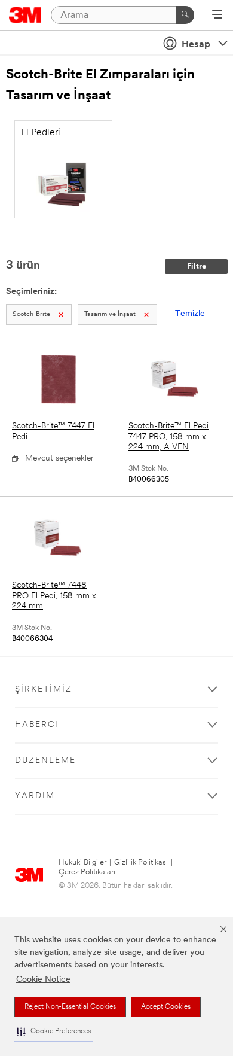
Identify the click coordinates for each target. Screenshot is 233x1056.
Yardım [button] (35, 796)
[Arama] (185, 15)
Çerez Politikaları (87, 872)
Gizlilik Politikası (141, 862)
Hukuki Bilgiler (82, 862)
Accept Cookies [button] (166, 1007)
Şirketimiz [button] (43, 689)
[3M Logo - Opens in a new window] (25, 15)
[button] (53, 1032)
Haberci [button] (37, 724)
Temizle (190, 313)
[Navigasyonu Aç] (217, 15)
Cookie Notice (43, 979)
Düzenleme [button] (45, 760)
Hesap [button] (196, 45)
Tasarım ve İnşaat (110, 314)
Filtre (196, 266)
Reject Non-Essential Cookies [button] (70, 1007)
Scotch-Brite (31, 314)
